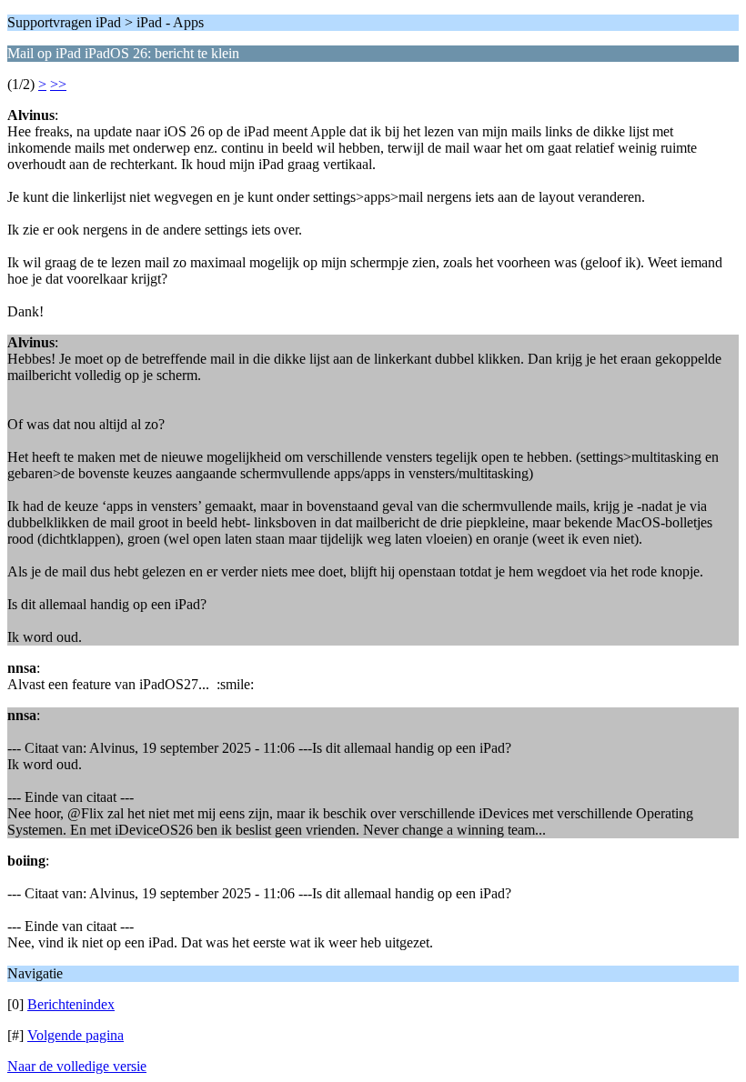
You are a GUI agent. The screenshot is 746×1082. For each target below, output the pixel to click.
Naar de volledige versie (76, 1066)
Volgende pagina (75, 1035)
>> (58, 84)
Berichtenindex (71, 1004)
